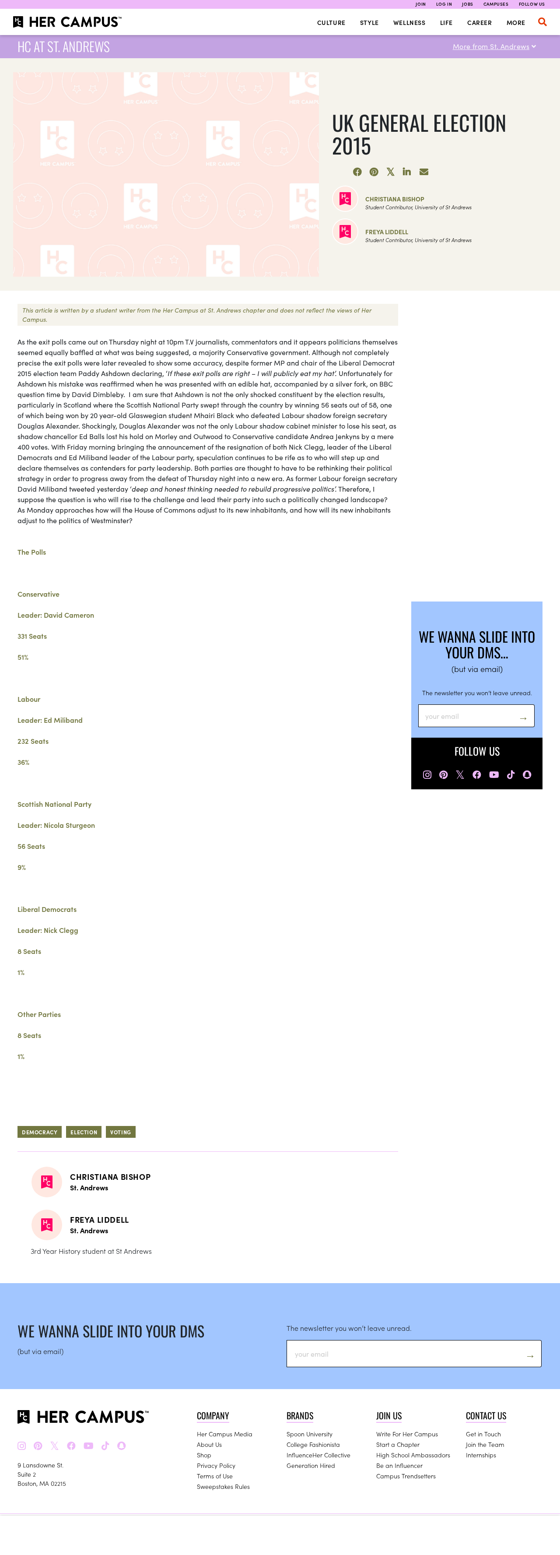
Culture (331, 22)
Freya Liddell (386, 231)
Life (446, 22)
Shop (204, 1454)
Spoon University (309, 1433)
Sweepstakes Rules (223, 1486)
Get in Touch (483, 1433)
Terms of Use (215, 1475)
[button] (542, 22)
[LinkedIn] (407, 172)
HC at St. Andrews (64, 46)
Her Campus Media (224, 1433)
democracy (39, 1132)
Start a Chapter (398, 1444)
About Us (209, 1444)
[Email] (424, 172)
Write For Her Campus (407, 1433)
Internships (481, 1454)
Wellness (409, 22)
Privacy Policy (216, 1465)
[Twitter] (390, 172)
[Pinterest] (374, 172)
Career (479, 22)
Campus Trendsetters (406, 1475)
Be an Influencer (399, 1465)
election (83, 1132)
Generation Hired (311, 1465)
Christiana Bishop (394, 198)
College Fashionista (313, 1444)
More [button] (516, 22)
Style (369, 22)
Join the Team (485, 1444)
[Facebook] (357, 172)
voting (120, 1132)
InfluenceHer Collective (318, 1454)
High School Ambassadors (413, 1454)
